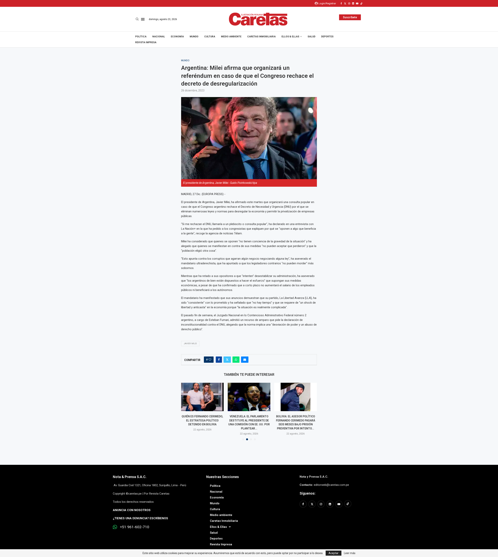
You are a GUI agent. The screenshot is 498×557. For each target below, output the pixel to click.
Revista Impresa (145, 42)
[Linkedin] (353, 3)
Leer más (349, 553)
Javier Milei (190, 343)
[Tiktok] (361, 3)
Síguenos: (307, 493)
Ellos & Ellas (290, 36)
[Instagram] (349, 3)
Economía (177, 36)
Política (140, 36)
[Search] (137, 19)
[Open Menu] (143, 19)
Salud (311, 36)
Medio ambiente (231, 36)
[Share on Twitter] (227, 359)
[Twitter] (345, 3)
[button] (186, 411)
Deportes (327, 36)
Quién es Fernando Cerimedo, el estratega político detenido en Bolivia (202, 420)
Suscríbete (350, 17)
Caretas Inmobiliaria (261, 36)
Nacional (158, 36)
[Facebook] (341, 3)
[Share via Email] (244, 359)
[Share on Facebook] (219, 359)
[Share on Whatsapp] (235, 359)
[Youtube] (357, 3)
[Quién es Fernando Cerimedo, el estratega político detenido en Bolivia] (202, 397)
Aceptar (333, 553)
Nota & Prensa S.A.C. (129, 477)
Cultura (209, 36)
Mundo (194, 36)
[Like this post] (210, 359)
